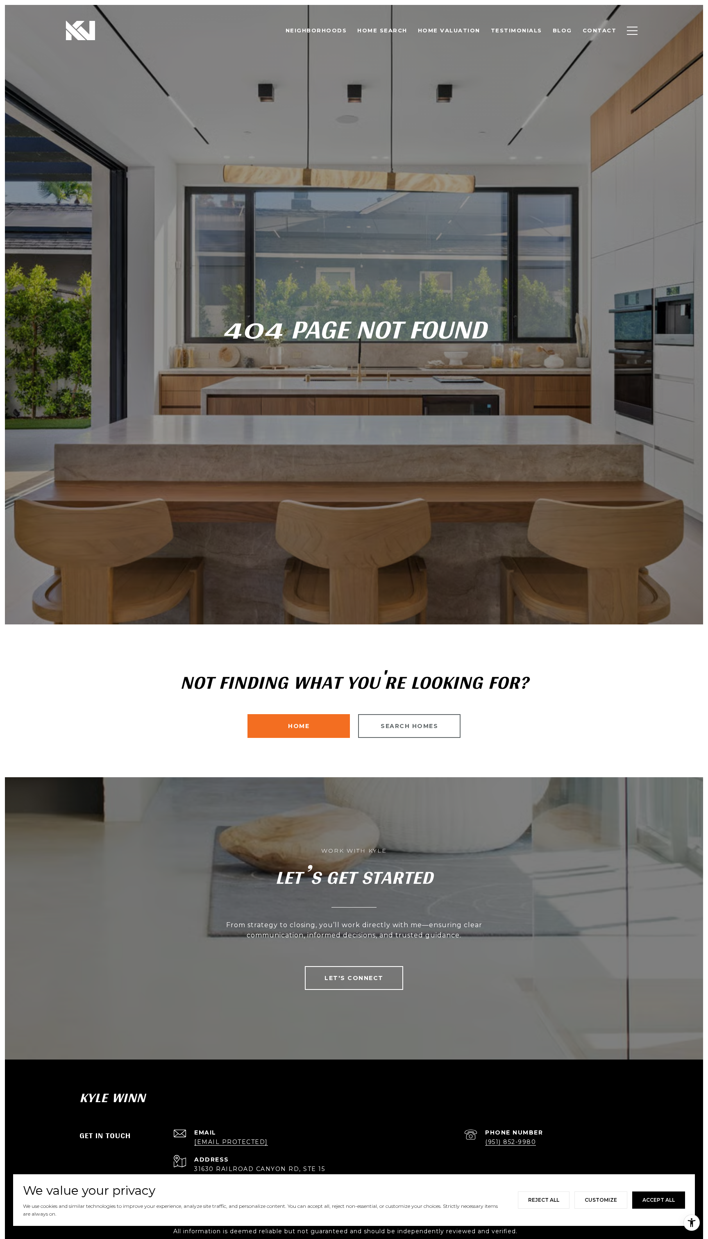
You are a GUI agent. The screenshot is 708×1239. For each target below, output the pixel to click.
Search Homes (409, 726)
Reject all (543, 1200)
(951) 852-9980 (510, 1142)
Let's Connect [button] (354, 978)
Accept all (658, 1200)
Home (298, 726)
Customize (601, 1200)
